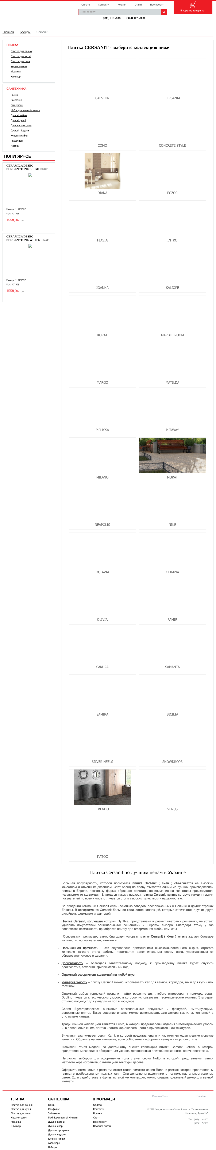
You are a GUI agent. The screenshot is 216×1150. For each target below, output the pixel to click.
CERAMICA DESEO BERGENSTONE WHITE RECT (27, 238)
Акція (123, 24)
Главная (8, 32)
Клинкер (15, 76)
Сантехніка (36, 24)
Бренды (25, 32)
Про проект (156, 4)
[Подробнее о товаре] (30, 189)
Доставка (102, 24)
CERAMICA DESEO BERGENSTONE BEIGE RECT (27, 167)
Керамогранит (19, 66)
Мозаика (16, 71)
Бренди (61, 24)
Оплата (85, 4)
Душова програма (21, 125)
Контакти (103, 4)
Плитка (12, 24)
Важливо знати (102, 1126)
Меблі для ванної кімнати (25, 110)
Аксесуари (17, 140)
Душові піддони (20, 130)
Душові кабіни (19, 115)
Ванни (14, 95)
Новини (121, 4)
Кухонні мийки (19, 135)
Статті (138, 4)
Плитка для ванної (21, 51)
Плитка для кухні (21, 56)
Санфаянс (16, 100)
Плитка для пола (20, 61)
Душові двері (18, 120)
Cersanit (41, 32)
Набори (15, 145)
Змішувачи (17, 105)
